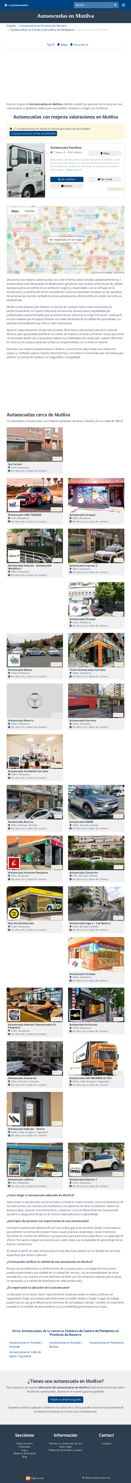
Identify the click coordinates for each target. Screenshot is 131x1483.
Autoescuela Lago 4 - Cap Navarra (90, 923)
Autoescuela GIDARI (81, 822)
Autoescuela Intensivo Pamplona (28, 872)
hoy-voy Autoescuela (21, 923)
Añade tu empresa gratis (65, 1399)
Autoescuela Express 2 (83, 565)
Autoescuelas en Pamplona (106, 1342)
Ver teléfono (68, 179)
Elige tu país (37, 1478)
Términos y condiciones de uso (65, 1443)
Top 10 (50, 45)
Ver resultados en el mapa (65, 239)
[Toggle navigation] (123, 5)
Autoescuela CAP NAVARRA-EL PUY (90, 1078)
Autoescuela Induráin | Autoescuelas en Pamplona (32, 1026)
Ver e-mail (106, 179)
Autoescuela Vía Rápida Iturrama (28, 771)
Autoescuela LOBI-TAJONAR (24, 515)
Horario (68, 186)
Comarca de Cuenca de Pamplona (90, 1331)
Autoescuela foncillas (65, 148)
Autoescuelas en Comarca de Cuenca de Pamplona (42, 30)
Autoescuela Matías (20, 670)
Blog (24, 1456)
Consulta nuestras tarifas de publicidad (33, 133)
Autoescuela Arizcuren (83, 1024)
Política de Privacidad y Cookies (65, 1450)
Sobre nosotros (24, 1443)
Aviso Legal (65, 1446)
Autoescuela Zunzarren (83, 872)
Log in (24, 1450)
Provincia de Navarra (65, 1335)
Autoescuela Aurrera (20, 822)
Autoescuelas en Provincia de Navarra (43, 26)
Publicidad (24, 1446)
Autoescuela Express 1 (83, 1179)
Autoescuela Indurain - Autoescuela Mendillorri (30, 567)
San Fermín (15, 464)
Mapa (106, 153)
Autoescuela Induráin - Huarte (26, 1129)
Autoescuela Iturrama (82, 720)
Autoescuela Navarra (20, 720)
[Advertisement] (65, 77)
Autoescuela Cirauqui (82, 515)
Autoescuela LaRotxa (21, 1179)
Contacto (106, 1443)
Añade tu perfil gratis (24, 1453)
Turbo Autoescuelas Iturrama (87, 670)
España (11, 26)
